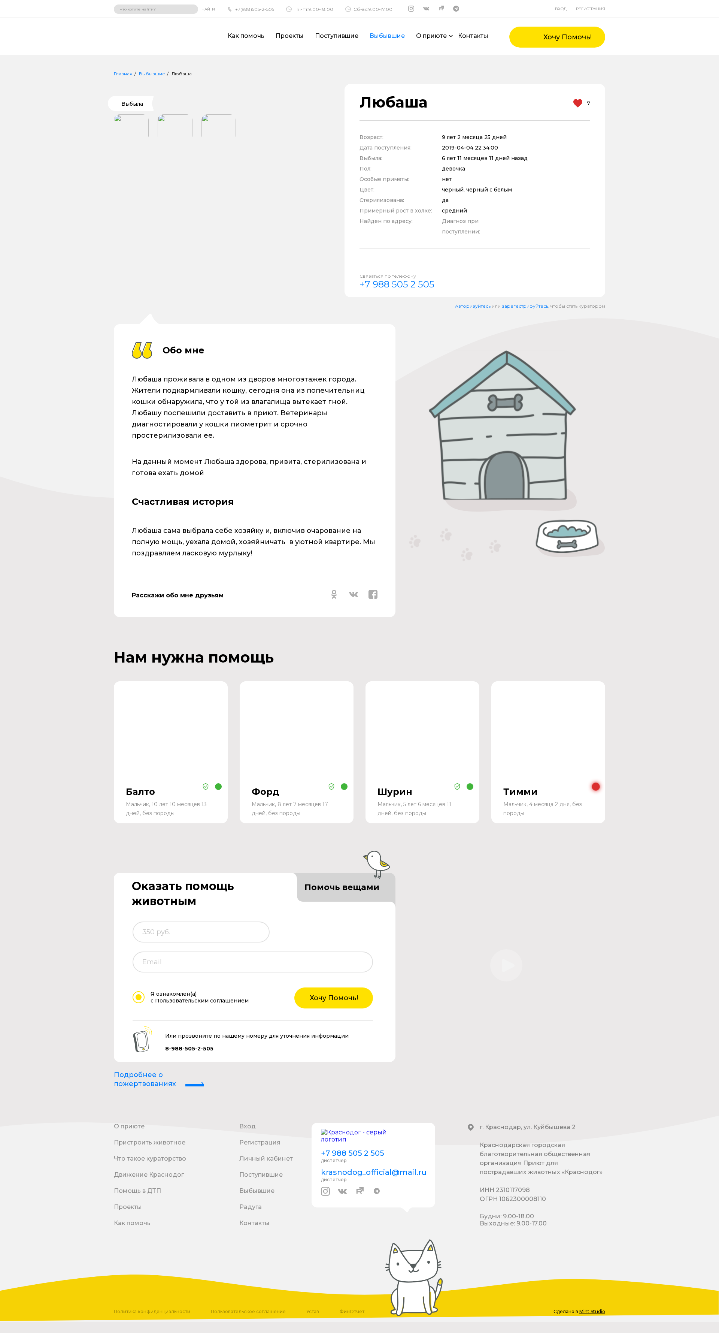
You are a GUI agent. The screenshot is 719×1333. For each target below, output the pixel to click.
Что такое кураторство (150, 1158)
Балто (140, 791)
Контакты (473, 35)
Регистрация (590, 8)
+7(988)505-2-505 (254, 9)
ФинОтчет (352, 1311)
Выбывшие (387, 35)
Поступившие (336, 35)
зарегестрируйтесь (525, 306)
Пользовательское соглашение (248, 1311)
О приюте (129, 1126)
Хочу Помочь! (334, 998)
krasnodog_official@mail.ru (373, 1172)
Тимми (520, 791)
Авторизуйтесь (473, 306)
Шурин (394, 791)
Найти (208, 9)
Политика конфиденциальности (152, 1311)
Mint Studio (592, 1311)
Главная (123, 73)
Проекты (290, 35)
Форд (265, 791)
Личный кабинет (266, 1158)
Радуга (250, 1206)
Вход (561, 8)
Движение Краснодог (149, 1174)
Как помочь (246, 35)
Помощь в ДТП (137, 1190)
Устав (312, 1311)
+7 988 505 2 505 (397, 284)
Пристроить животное (149, 1142)
